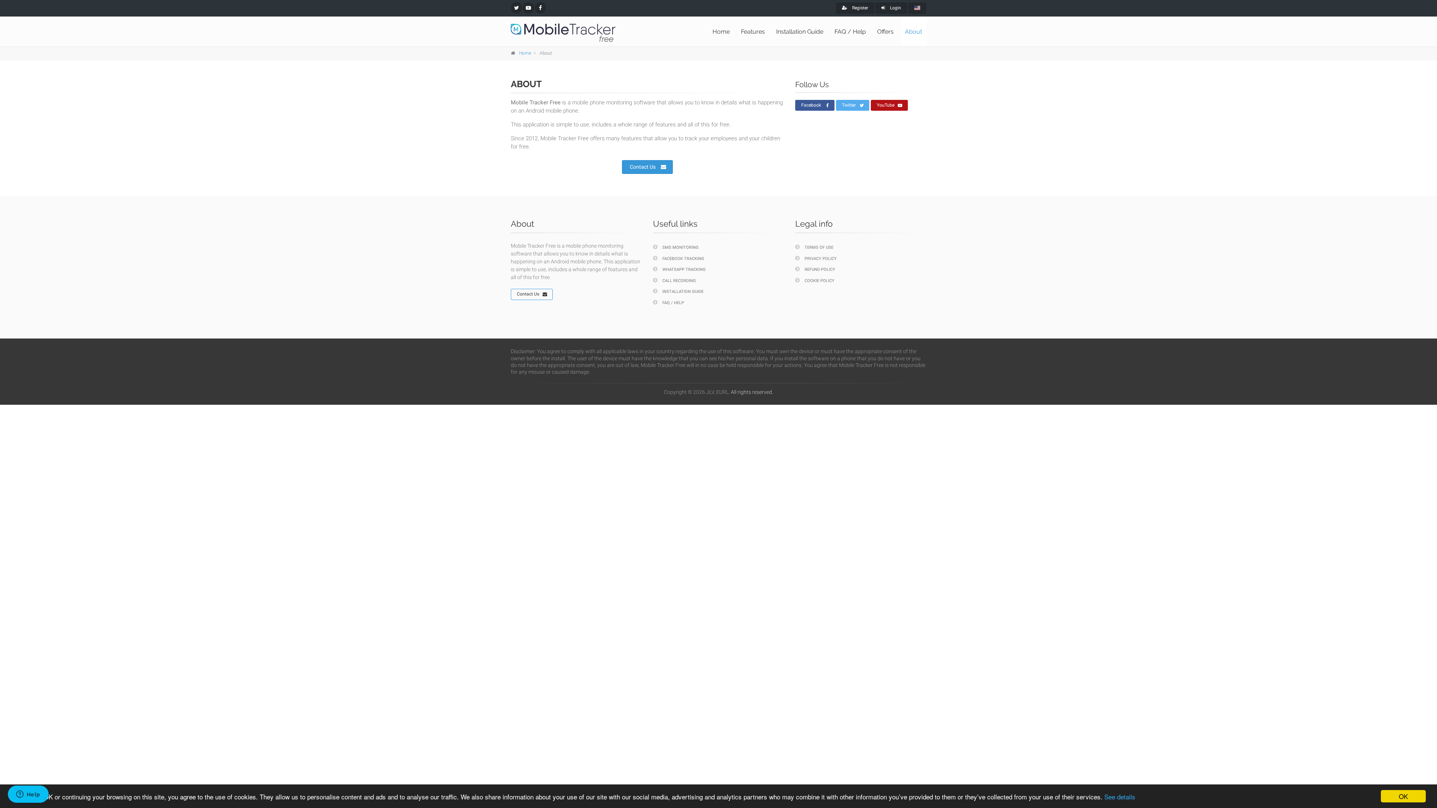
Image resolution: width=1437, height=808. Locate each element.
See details (1119, 796)
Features (753, 31)
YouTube (885, 105)
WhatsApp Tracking (684, 269)
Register (859, 7)
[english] (917, 8)
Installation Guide (799, 31)
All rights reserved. (752, 392)
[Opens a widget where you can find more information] (28, 795)
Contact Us (643, 167)
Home (721, 31)
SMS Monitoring (680, 247)
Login (895, 7)
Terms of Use (819, 247)
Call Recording (679, 280)
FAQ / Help (850, 31)
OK (1403, 796)
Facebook (811, 105)
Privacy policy (821, 258)
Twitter (849, 105)
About (913, 31)
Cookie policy (820, 280)
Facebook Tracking (683, 258)
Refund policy (820, 269)
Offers (885, 31)
